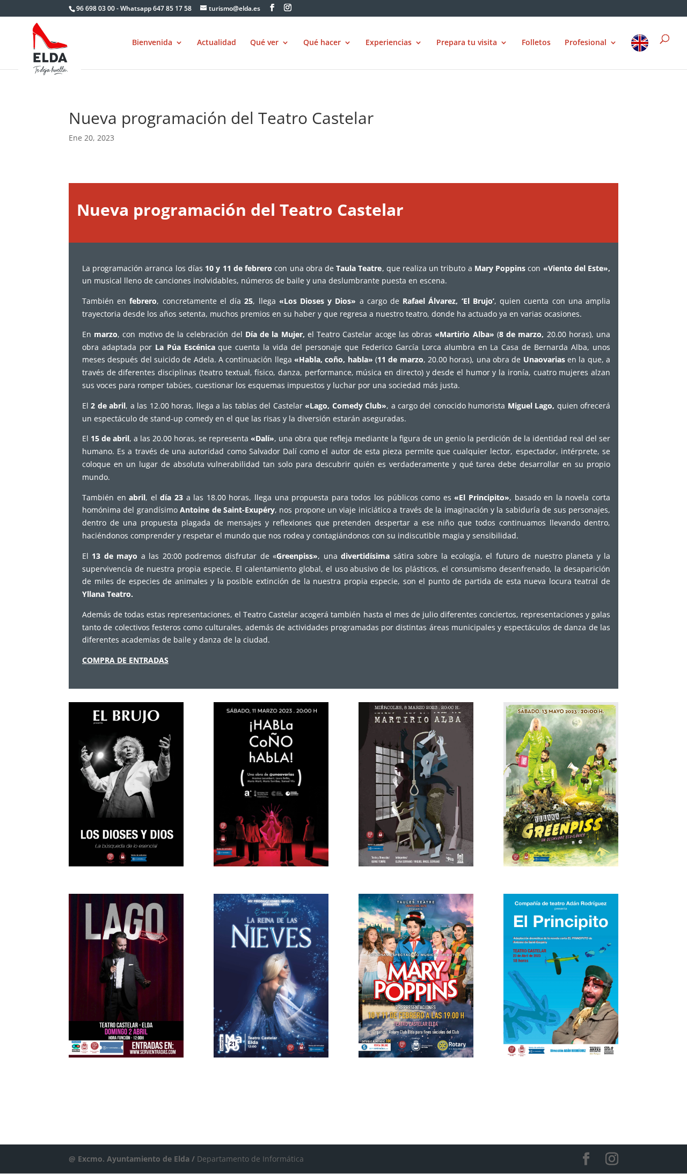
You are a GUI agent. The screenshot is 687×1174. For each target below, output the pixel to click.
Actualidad (216, 43)
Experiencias (389, 43)
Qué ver (264, 43)
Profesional (585, 43)
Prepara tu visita (466, 43)
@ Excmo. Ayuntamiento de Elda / (133, 1159)
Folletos (536, 43)
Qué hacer (322, 43)
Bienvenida (152, 43)
